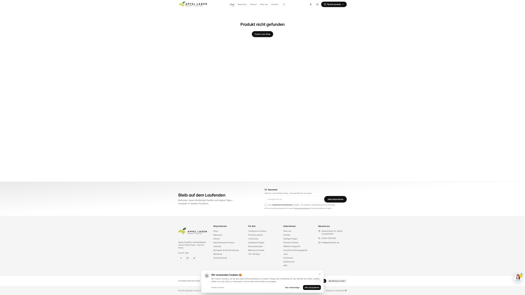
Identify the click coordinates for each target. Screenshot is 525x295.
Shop (232, 4)
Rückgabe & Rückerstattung (226, 250)
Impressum (288, 258)
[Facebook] (181, 258)
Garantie (217, 246)
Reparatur (242, 4)
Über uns (264, 4)
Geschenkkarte (220, 258)
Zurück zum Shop (262, 34)
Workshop (217, 254)
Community (253, 239)
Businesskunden (255, 246)
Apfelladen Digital (256, 242)
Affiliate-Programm (291, 246)
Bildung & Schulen (256, 250)
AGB (285, 265)
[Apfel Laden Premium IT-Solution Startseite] (193, 4)
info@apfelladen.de (330, 242)
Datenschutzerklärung (302, 208)
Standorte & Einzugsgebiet (295, 250)
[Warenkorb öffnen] (317, 4)
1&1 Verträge (254, 254)
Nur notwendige (292, 287)
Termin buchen (334, 4)
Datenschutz (289, 261)
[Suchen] (284, 4)
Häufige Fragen (290, 239)
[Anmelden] (310, 4)
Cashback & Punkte (257, 231)
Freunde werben (255, 235)
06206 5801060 (329, 238)
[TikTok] (194, 258)
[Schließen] (320, 274)
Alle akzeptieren (312, 287)
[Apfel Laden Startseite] (192, 231)
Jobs (285, 254)
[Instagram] (187, 258)
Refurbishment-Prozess (223, 242)
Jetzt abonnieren (335, 199)
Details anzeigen (217, 287)
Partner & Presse (290, 242)
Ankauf (253, 4)
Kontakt (274, 4)
